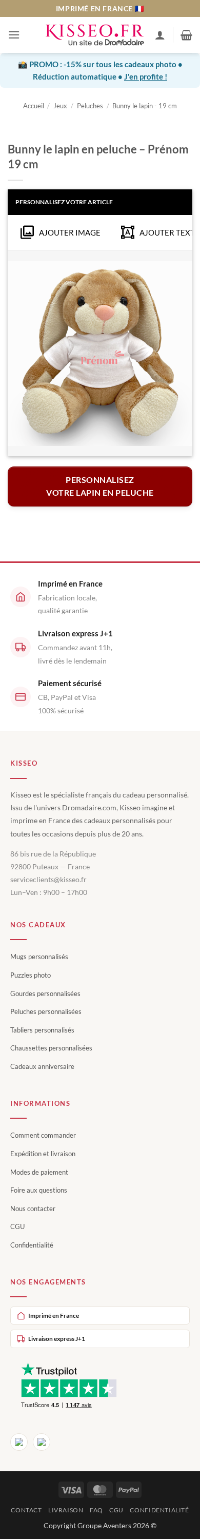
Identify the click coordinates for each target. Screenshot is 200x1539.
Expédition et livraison (42, 1154)
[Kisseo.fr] (95, 35)
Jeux (60, 106)
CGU (17, 1226)
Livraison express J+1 (56, 1338)
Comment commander (43, 1135)
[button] (14, 34)
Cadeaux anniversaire (42, 1066)
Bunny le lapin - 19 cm (144, 106)
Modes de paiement (39, 1172)
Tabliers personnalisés (42, 1030)
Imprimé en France (53, 1315)
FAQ (96, 1510)
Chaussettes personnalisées (51, 1048)
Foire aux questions (38, 1190)
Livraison (66, 1510)
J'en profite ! (145, 76)
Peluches (90, 106)
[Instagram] (41, 1442)
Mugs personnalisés (39, 956)
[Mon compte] (160, 35)
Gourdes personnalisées (45, 993)
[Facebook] (19, 1442)
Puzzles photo (30, 975)
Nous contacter (32, 1208)
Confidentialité (31, 1245)
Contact (26, 1510)
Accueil (33, 106)
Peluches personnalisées (46, 1011)
